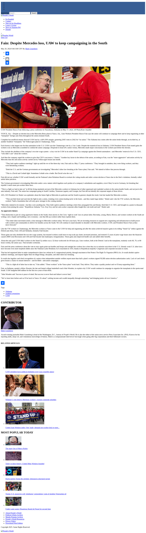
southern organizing (12, 293)
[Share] (75, 53)
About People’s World (13, 513)
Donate (8, 29)
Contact (8, 21)
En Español (9, 19)
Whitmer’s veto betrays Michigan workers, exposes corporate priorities (30, 400)
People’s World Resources (14, 519)
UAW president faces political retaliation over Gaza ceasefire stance (29, 372)
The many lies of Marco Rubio (16, 449)
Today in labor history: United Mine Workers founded (24, 464)
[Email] (75, 59)
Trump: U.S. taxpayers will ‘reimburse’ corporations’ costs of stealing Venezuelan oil (35, 494)
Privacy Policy (10, 521)
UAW (7, 296)
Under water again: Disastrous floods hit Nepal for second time (28, 509)
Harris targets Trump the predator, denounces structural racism (27, 479)
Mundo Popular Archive (14, 517)
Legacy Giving (10, 25)
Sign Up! (4, 37)
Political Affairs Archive (14, 515)
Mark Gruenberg (31, 49)
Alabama (8, 291)
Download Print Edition (14, 523)
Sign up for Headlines (13, 23)
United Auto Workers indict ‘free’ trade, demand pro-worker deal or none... (32, 428)
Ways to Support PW (13, 27)
